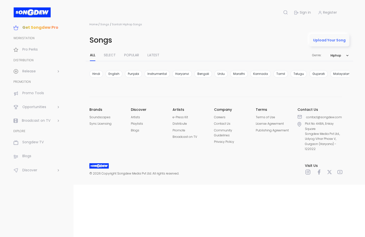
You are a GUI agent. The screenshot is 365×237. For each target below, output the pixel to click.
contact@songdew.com (324, 117)
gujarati (318, 74)
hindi (96, 74)
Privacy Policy (224, 142)
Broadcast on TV (185, 137)
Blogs (135, 130)
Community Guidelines (223, 132)
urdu (221, 74)
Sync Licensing (100, 123)
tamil (280, 74)
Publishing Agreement (272, 130)
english (114, 74)
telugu (298, 74)
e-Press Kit (180, 117)
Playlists (137, 123)
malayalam (342, 74)
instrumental (157, 74)
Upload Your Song (329, 40)
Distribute (180, 123)
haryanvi (182, 74)
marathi (239, 74)
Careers (219, 117)
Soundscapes (99, 117)
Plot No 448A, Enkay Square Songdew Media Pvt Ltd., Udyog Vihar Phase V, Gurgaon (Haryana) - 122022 (322, 136)
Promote (179, 130)
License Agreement (270, 123)
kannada (260, 74)
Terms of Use (265, 117)
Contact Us (222, 123)
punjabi (133, 74)
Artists (135, 117)
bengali (203, 74)
